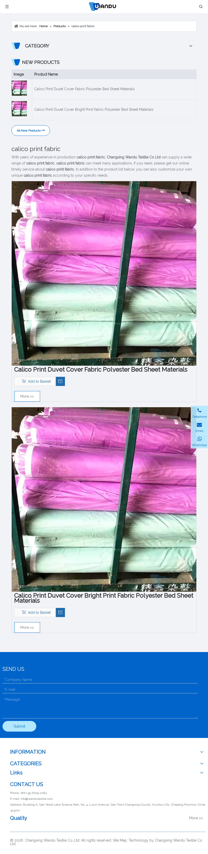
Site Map (120, 840)
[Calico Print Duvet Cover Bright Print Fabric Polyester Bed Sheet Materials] (104, 499)
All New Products (29, 130)
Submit (19, 726)
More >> (27, 396)
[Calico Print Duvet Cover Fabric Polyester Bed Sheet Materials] (104, 273)
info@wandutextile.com (37, 799)
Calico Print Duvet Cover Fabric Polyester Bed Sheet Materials (84, 89)
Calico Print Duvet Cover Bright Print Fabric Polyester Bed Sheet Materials (93, 109)
